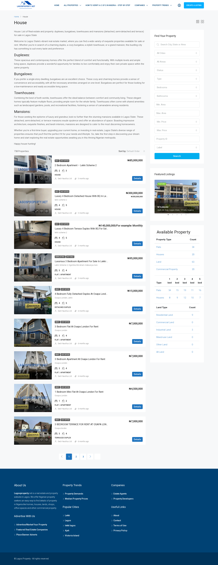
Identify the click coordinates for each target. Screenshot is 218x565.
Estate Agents (120, 494)
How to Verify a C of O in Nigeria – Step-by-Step (108, 5)
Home (56, 5)
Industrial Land (163, 329)
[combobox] (135, 151)
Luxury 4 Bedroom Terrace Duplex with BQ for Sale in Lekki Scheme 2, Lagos (95, 228)
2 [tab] (174, 215)
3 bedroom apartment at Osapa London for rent (80, 359)
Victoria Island (72, 535)
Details (137, 178)
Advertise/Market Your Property (31, 524)
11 (192, 290)
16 (200, 290)
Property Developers (123, 499)
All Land (160, 352)
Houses (160, 254)
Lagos (68, 520)
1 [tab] (169, 215)
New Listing (60, 257)
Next (195, 196)
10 (192, 297)
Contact (117, 520)
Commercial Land (165, 322)
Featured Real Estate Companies (32, 529)
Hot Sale (70, 257)
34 (193, 247)
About (116, 515)
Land (158, 262)
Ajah (67, 530)
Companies (140, 5)
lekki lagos (70, 525)
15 (177, 290)
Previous (158, 196)
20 (193, 254)
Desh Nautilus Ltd (65, 179)
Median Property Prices (76, 499)
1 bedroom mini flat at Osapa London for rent (79, 391)
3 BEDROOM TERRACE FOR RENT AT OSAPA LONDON (83, 424)
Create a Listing (194, 5)
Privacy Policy (120, 530)
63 (193, 262)
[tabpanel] (177, 196)
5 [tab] (187, 215)
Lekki (67, 515)
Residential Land (164, 315)
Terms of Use (119, 525)
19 (185, 290)
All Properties (71, 5)
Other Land (161, 344)
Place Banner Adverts (26, 534)
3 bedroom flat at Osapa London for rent (76, 326)
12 (185, 297)
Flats (158, 247)
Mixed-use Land (164, 337)
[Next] (90, 457)
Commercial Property (167, 269)
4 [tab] (183, 215)
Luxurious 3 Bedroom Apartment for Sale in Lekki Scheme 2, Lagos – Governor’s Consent (101, 261)
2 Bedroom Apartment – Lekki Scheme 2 (76, 165)
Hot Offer (65, 161)
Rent (57, 289)
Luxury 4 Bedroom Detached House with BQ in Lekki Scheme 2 (87, 196)
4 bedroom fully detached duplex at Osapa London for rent (86, 293)
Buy (57, 161)
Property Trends (160, 5)
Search (177, 156)
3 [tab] (178, 215)
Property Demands (74, 494)
